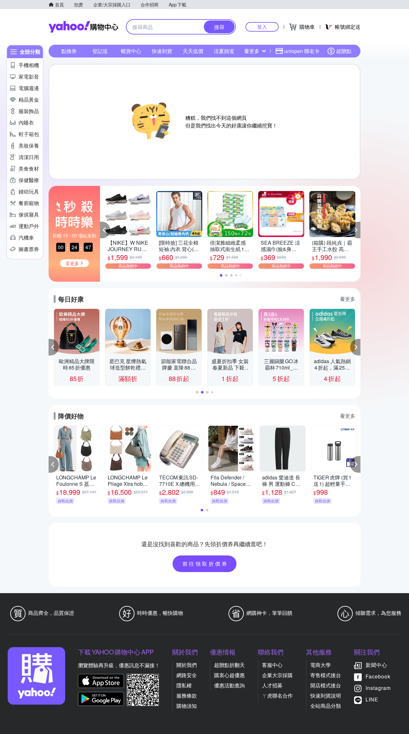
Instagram (378, 688)
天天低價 (193, 51)
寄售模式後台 (325, 675)
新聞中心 (376, 665)
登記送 (100, 51)
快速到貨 (162, 51)
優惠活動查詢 (229, 685)
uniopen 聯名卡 (302, 51)
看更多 (251, 51)
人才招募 (272, 685)
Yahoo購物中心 (83, 26)
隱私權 (184, 685)
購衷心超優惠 (229, 675)
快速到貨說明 (325, 695)
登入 (262, 26)
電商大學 (320, 665)
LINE (372, 699)
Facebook (378, 676)
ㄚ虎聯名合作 (277, 695)
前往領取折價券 (205, 563)
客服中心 (272, 665)
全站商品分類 (325, 705)
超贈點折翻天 (229, 665)
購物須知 (186, 705)
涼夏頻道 (224, 51)
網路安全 (186, 675)
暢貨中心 (131, 51)
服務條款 (186, 695)
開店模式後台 (325, 685)
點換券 (69, 51)
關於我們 (186, 665)
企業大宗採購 (277, 675)
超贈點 (343, 51)
